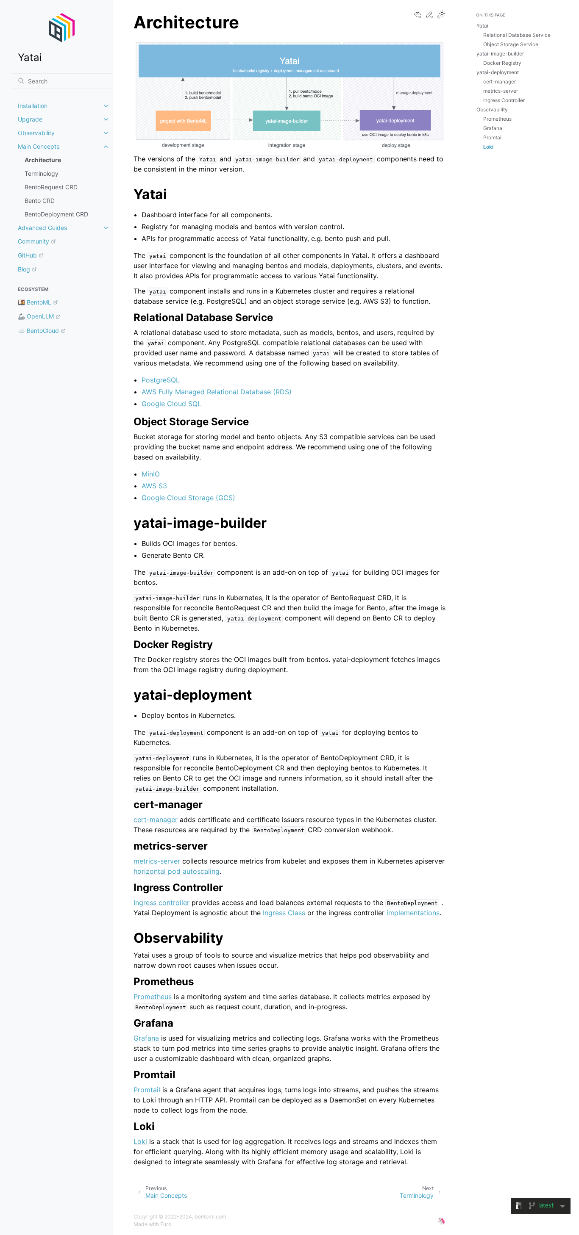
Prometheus (153, 996)
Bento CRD (40, 200)
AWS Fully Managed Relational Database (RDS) (217, 392)
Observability (36, 132)
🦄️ (441, 1220)
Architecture (43, 159)
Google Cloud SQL (171, 403)
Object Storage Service (510, 44)
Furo (165, 1224)
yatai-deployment (497, 72)
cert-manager (156, 819)
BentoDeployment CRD (56, 214)
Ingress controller (161, 902)
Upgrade (30, 119)
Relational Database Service (517, 35)
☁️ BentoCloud (38, 330)
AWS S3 (154, 486)
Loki (140, 1141)
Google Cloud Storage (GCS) (188, 497)
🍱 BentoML (34, 302)
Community (33, 241)
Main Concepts (38, 146)
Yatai (482, 25)
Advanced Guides (42, 227)
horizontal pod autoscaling (177, 871)
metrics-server (157, 861)
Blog (24, 269)
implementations (413, 912)
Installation (32, 105)
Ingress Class (284, 912)
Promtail (147, 1089)
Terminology (41, 173)
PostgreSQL (161, 380)
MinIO (151, 474)
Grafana (146, 1038)
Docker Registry (502, 63)
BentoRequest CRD (51, 187)
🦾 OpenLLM (36, 316)
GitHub (27, 255)
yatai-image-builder (500, 53)
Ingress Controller (504, 100)
